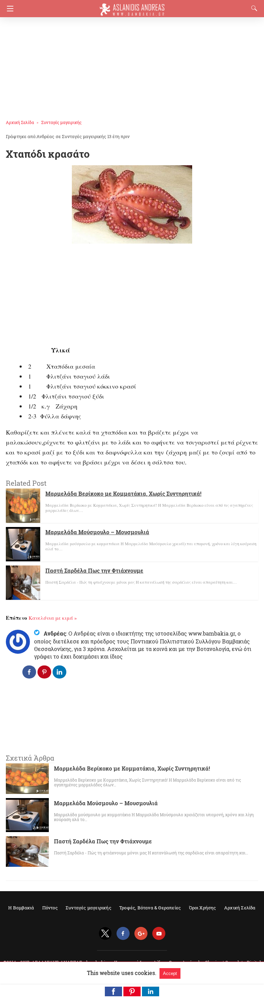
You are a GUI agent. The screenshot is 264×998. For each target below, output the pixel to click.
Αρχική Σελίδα (20, 122)
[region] (130, 65)
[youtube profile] (158, 933)
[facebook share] (29, 672)
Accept (170, 973)
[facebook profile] (123, 933)
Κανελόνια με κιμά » (53, 617)
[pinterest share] (44, 672)
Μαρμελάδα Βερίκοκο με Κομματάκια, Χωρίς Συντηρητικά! (123, 493)
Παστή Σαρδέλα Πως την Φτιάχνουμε (94, 570)
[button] (113, 991)
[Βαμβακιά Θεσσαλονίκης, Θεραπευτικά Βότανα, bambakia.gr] (132, 6)
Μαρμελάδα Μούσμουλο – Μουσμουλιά (97, 532)
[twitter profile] (105, 933)
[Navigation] (8, 8)
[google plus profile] (140, 933)
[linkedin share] (59, 672)
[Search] (252, 8)
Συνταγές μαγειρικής (61, 122)
